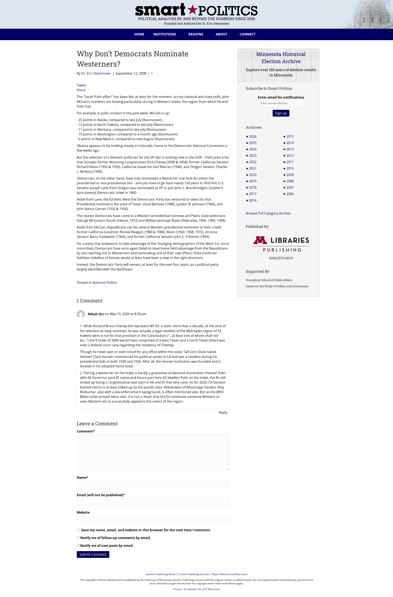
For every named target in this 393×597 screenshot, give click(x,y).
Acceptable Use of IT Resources (202, 589)
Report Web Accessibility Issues (230, 574)
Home (139, 34)
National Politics (104, 282)
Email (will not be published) (101, 495)
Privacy (177, 589)
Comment (86, 431)
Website (83, 512)
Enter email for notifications (281, 97)
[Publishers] (281, 244)
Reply (223, 412)
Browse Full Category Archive (268, 213)
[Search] (313, 33)
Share (81, 90)
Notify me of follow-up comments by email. (115, 538)
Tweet (81, 85)
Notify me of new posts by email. (107, 545)
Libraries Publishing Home (160, 574)
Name (82, 477)
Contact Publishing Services (193, 574)
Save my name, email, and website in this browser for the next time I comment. (146, 530)
